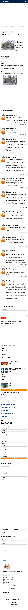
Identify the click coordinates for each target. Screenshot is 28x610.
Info (12, 579)
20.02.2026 (11, 363)
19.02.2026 (11, 371)
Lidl (3, 348)
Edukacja (4, 432)
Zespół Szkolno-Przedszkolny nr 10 (10, 404)
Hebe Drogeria (5, 374)
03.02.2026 (4, 381)
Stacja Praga (4, 416)
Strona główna (5, 26)
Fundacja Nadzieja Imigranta (8, 407)
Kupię (3, 539)
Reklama (13, 588)
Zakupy (3, 451)
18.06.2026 (4, 350)
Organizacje (4, 471)
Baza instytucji (6, 463)
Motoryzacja (4, 439)
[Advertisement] (14, 13)
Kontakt (13, 590)
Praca (3, 545)
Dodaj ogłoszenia (5, 550)
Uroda (3, 447)
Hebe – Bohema (6, 357)
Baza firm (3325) (6, 423)
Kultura (3, 468)
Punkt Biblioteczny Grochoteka (9, 398)
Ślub (3, 445)
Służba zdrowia (5, 473)
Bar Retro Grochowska (7, 353)
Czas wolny (4, 426)
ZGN (23, 26)
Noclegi (3, 441)
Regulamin (5, 580)
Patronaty (5, 583)
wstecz (2, 420)
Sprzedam (4, 543)
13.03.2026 (4, 359)
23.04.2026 (4, 354)
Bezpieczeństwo (5, 466)
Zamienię (4, 547)
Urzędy (19, 26)
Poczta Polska (4, 410)
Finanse (3, 434)
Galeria (12, 587)
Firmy (12, 582)
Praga (12, 580)
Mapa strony (6, 582)
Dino (10, 383)
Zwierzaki (4, 456)
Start (12, 577)
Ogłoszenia (13, 585)
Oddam (3, 541)
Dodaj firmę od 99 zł (14, 389)
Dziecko (3, 430)
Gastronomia (4, 436)
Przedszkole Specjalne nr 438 (8, 401)
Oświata (3, 475)
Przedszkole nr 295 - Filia (7, 413)
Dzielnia (3, 394)
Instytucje (13, 26)
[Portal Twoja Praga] (7, 566)
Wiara (3, 479)
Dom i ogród (4, 428)
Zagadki (3, 532)
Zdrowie (3, 454)
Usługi (3, 449)
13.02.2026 (4, 376)
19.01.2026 (11, 385)
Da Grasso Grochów (14, 361)
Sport (3, 443)
